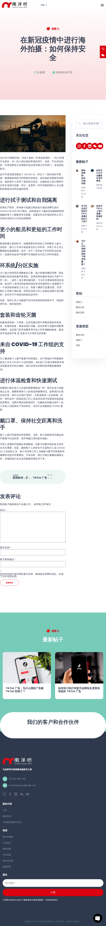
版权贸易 (7, 816)
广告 (5, 810)
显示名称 (5, 547)
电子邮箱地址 (8, 559)
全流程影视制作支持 (12, 822)
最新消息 (7, 849)
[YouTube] (100, 146)
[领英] (89, 146)
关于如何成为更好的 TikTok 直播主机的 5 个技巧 (84, 214)
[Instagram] (79, 146)
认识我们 (7, 843)
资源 (5, 830)
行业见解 (7, 855)
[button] (102, 5)
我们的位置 (8, 861)
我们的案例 (8, 837)
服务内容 (7, 803)
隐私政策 (7, 867)
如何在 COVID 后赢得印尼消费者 (99, 175)
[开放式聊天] (97, 918)
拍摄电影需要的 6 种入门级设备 (76, 691)
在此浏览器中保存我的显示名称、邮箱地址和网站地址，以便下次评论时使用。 (31, 575)
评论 (3, 510)
